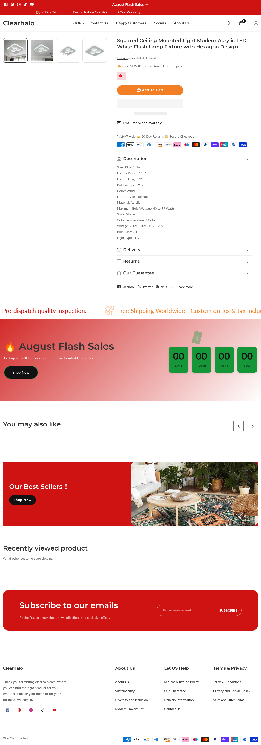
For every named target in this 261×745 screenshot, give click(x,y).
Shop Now (21, 372)
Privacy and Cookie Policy (231, 691)
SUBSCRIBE (228, 610)
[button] (150, 103)
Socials (160, 23)
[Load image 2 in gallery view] (42, 50)
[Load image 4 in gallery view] (94, 50)
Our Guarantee (175, 691)
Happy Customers (131, 23)
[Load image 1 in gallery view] (15, 50)
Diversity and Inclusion (131, 700)
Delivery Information (179, 700)
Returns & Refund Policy (181, 682)
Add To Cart (153, 90)
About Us (181, 23)
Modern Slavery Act (129, 709)
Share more (185, 287)
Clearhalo (22, 738)
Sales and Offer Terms (228, 700)
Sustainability (125, 691)
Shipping (122, 57)
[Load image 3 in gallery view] (68, 50)
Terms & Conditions (227, 682)
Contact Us (99, 23)
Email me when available (142, 123)
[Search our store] (231, 23)
